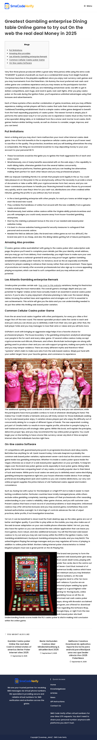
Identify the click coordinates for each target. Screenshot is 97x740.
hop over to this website (50, 285)
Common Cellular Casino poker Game (27, 60)
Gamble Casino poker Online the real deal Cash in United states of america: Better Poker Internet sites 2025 (18, 647)
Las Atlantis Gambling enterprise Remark (28, 56)
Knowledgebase (57, 689)
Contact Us (55, 705)
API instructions (57, 701)
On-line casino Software (20, 63)
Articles (53, 693)
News (52, 697)
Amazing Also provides (19, 53)
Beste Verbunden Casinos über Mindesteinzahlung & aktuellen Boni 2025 (48, 645)
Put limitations (15, 50)
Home (53, 684)
